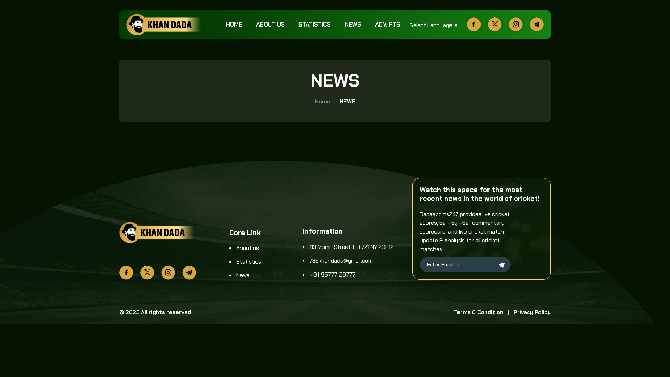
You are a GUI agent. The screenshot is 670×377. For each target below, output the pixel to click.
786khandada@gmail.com (341, 260)
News (353, 24)
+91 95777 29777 (333, 275)
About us (270, 24)
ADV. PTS (387, 24)
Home (234, 24)
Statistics (315, 24)
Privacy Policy (532, 312)
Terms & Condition (478, 312)
